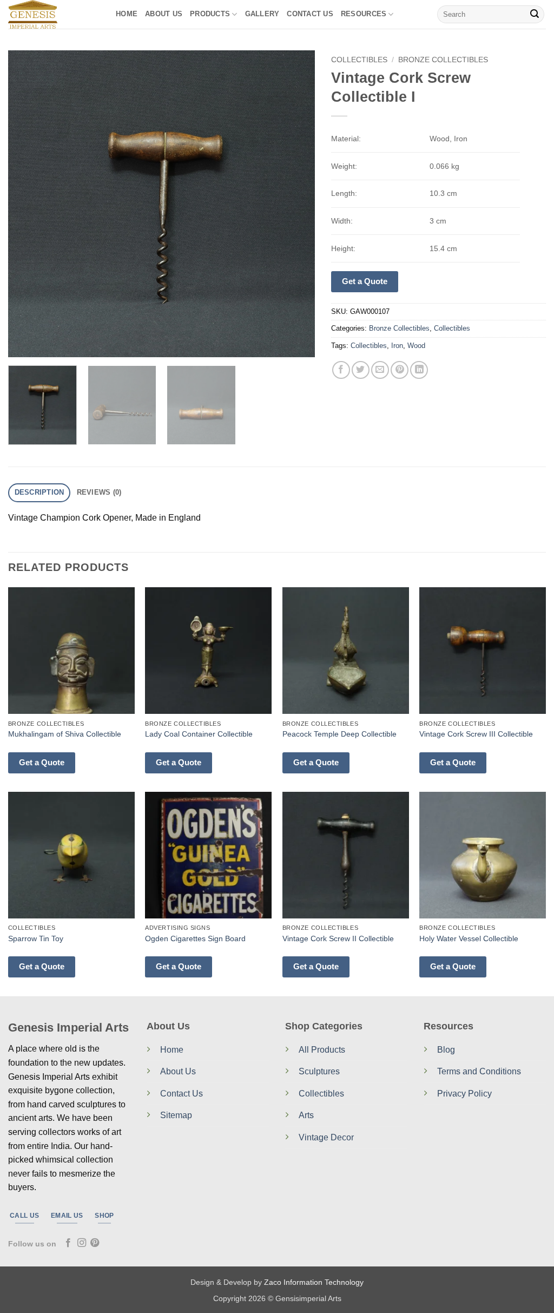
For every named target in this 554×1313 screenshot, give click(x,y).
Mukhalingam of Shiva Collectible (64, 734)
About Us (163, 14)
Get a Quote (364, 281)
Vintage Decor (326, 1137)
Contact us (310, 14)
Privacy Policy (464, 1093)
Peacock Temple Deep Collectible (339, 734)
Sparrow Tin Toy (35, 938)
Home (126, 14)
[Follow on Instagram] (81, 1243)
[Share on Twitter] (361, 370)
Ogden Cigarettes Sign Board (195, 938)
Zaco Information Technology (314, 1282)
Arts (306, 1115)
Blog (446, 1049)
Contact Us (181, 1093)
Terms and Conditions (479, 1071)
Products (210, 14)
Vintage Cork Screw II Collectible (338, 938)
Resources (363, 14)
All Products (322, 1049)
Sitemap (176, 1115)
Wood (416, 346)
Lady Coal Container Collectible (199, 734)
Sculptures (319, 1071)
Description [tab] (39, 492)
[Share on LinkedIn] (419, 370)
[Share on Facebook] (341, 370)
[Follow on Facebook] (68, 1243)
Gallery (262, 14)
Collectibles (359, 60)
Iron (397, 346)
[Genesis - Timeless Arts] (54, 14)
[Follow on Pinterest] (94, 1243)
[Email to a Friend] (380, 370)
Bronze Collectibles (443, 60)
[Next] (295, 203)
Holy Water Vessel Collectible (468, 938)
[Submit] (534, 14)
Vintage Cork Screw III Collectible (476, 734)
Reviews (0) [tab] (99, 492)
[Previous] (28, 203)
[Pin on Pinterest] (399, 370)
